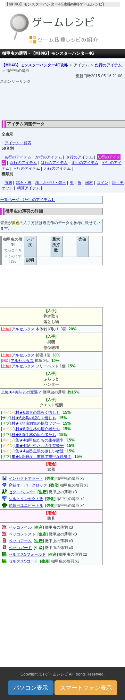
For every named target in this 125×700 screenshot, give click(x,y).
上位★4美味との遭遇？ (21, 392)
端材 (89, 182)
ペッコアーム (20, 541)
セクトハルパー (22, 492)
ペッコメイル (20, 527)
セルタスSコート (23, 561)
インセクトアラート (26, 478)
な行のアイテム (23, 162)
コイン (102, 182)
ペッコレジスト (22, 534)
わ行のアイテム (57, 168)
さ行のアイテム (79, 157)
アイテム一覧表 (17, 143)
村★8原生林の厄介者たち (37, 429)
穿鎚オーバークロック (28, 485)
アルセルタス (23, 329)
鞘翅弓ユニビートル (26, 505)
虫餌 (8, 182)
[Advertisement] (62, 100)
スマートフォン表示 (86, 688)
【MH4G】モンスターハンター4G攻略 (35, 65)
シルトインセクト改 (26, 499)
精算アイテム (28, 188)
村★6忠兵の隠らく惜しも (37, 412)
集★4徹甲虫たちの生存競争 (39, 440)
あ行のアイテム (17, 157)
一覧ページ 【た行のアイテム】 (27, 199)
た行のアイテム (109, 65)
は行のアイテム (54, 162)
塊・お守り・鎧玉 (50, 182)
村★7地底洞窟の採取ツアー (36, 423)
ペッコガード (20, 547)
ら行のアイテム (26, 168)
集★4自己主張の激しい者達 (39, 451)
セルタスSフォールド (27, 554)
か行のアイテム (48, 157)
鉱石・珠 (23, 182)
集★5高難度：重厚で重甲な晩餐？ (41, 456)
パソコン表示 (30, 688)
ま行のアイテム (84, 162)
